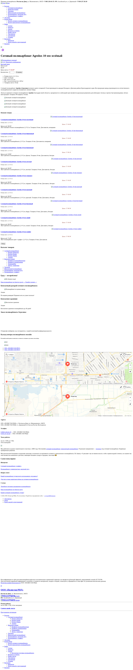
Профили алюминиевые (15, 262)
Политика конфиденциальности (11, 583)
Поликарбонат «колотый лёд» (17, 14)
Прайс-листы (12, 32)
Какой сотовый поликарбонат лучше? (12, 492)
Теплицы (11, 11)
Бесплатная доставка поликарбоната (23, 653)
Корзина (7, 44)
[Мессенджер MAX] (3, 50)
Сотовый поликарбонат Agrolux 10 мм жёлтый (16, 161)
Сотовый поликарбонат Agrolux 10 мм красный (16, 189)
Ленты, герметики (13, 265)
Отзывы (10, 37)
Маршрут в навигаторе (8, 595)
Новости (10, 27)
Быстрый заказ (5, 64)
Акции (10, 29)
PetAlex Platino (12, 256)
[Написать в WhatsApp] (66, 586)
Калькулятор (8, 19)
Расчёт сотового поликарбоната (18, 21)
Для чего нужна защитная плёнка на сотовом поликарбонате (19, 479)
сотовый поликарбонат (53, 449)
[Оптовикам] (1, 47)
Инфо (6, 24)
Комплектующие (13, 9)
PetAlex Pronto (12, 254)
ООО (12, 590)
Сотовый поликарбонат (15, 8)
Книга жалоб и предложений (17, 42)
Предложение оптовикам (8, 612)
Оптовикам (11, 35)
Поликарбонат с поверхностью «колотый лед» (15, 469)
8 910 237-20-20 (5, 433)
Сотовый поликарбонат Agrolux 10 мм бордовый (17, 204)
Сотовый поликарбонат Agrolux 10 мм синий (15, 217)
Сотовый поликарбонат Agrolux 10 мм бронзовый (17, 147)
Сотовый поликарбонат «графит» (11, 466)
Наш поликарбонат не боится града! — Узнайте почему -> (19, 282)
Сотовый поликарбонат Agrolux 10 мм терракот (16, 175)
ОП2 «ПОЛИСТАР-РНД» (12, 350)
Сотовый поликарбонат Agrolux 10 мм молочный (17, 119)
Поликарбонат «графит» (15, 16)
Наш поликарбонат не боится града (12, 489)
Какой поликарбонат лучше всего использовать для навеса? (19, 476)
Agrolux (10, 257)
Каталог (6, 6)
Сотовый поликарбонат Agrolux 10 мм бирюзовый (17, 133)
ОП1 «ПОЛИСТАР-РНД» (12, 348)
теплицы (98, 449)
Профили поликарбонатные (16, 260)
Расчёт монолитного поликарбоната (19, 22)
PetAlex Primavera (13, 252)
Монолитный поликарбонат (16, 13)
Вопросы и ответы (13, 30)
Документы (11, 34)
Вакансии (11, 40)
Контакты (7, 39)
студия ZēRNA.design (49, 496)
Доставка (7, 17)
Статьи (10, 26)
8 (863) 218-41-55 (6, 432)
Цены (6, 500)
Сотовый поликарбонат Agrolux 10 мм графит (16, 232)
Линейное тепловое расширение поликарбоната (15, 486)
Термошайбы (12, 264)
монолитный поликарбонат (69, 449)
